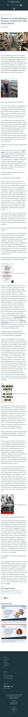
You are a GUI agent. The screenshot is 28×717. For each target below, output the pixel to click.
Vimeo (10, 686)
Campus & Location (7, 688)
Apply (8, 5)
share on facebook (5, 598)
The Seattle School (5, 26)
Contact (17, 5)
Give (12, 5)
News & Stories (6, 659)
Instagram (6, 686)
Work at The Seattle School (8, 678)
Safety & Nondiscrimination (8, 675)
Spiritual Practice (8, 14)
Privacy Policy (14, 700)
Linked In (12, 686)
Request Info (6, 665)
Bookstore (5, 662)
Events (5, 674)
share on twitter (8, 598)
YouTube (8, 686)
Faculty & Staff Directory (8, 677)
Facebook (4, 686)
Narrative (3, 14)
